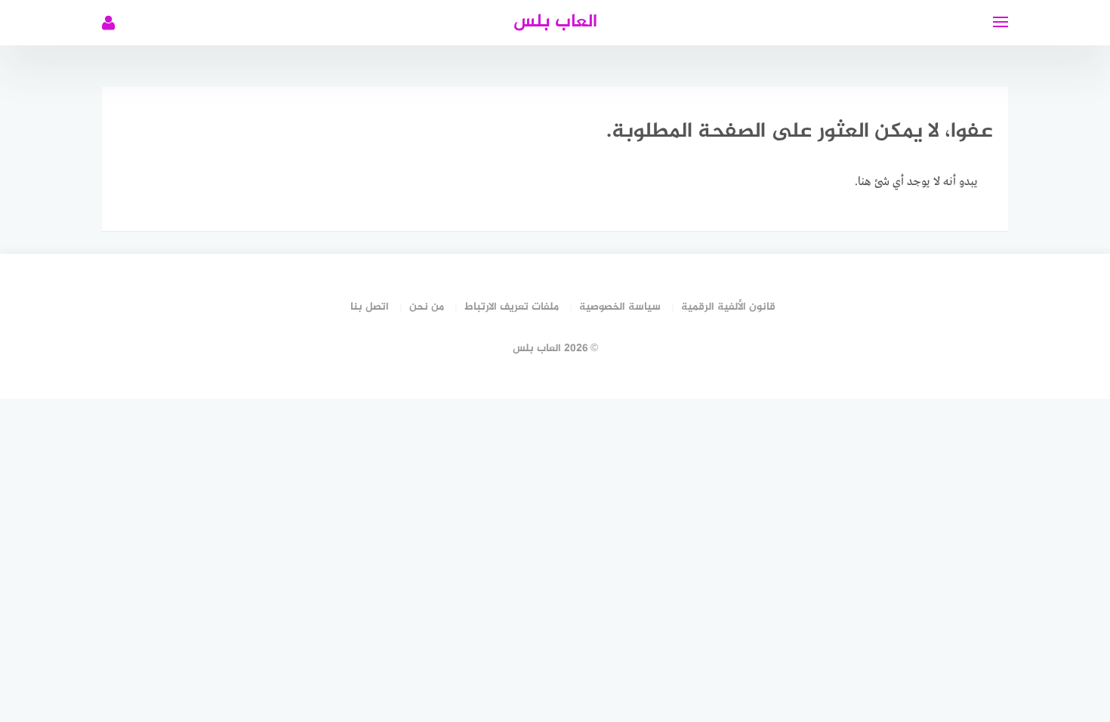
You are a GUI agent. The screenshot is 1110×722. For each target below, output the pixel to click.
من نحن (426, 307)
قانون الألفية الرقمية (728, 307)
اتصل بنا (369, 307)
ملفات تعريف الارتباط (511, 307)
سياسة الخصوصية (620, 307)
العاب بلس (555, 22)
